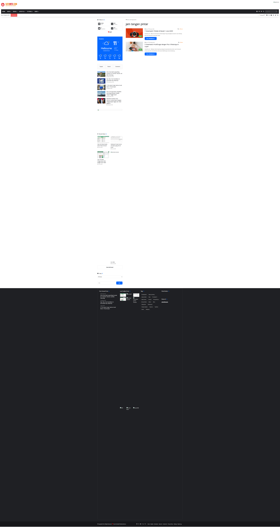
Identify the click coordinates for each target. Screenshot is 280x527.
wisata (143, 309)
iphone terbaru (144, 299)
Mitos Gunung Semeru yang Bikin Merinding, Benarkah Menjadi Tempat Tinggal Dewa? (113, 93)
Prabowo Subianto (144, 307)
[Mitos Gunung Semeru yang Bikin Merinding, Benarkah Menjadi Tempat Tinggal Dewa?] (101, 93)
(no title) (113, 262)
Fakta (149, 297)
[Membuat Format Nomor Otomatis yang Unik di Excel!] (117, 139)
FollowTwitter (165, 291)
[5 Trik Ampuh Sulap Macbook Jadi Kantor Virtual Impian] (101, 87)
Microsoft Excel (156, 299)
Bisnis (14, 11)
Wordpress (147, 309)
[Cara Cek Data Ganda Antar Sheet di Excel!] (103, 139)
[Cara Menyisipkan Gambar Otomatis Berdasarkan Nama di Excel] (136, 300)
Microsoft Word (144, 302)
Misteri (150, 302)
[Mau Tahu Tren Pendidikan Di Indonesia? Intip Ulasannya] (101, 81)
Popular (101, 66)
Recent (109, 66)
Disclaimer (156, 524)
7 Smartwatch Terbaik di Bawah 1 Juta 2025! (159, 31)
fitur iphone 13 (154, 297)
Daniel (147, 29)
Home (3, 11)
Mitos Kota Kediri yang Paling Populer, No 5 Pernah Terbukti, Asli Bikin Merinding (114, 73)
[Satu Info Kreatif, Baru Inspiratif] (9, 4)
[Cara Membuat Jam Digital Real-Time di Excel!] (130, 295)
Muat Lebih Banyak (109, 267)
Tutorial (29, 11)
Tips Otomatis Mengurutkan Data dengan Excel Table (101, 161)
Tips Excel (151, 307)
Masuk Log (180, 524)
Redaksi (151, 524)
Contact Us (165, 524)
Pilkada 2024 (144, 304)
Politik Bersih (150, 304)
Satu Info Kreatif (116, 524)
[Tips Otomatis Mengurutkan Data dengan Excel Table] (103, 154)
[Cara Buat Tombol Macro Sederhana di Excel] (130, 409)
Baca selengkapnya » (150, 38)
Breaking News (144, 294)
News (8, 11)
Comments (117, 66)
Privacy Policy (170, 524)
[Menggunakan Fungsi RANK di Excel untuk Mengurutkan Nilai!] (136, 409)
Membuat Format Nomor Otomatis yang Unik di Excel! (116, 146)
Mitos (154, 302)
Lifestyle (21, 11)
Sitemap (175, 524)
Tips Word (156, 307)
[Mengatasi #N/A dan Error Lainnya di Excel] (123, 461)
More (36, 11)
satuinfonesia (165, 302)
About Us (160, 524)
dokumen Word (144, 297)
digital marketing (152, 294)
